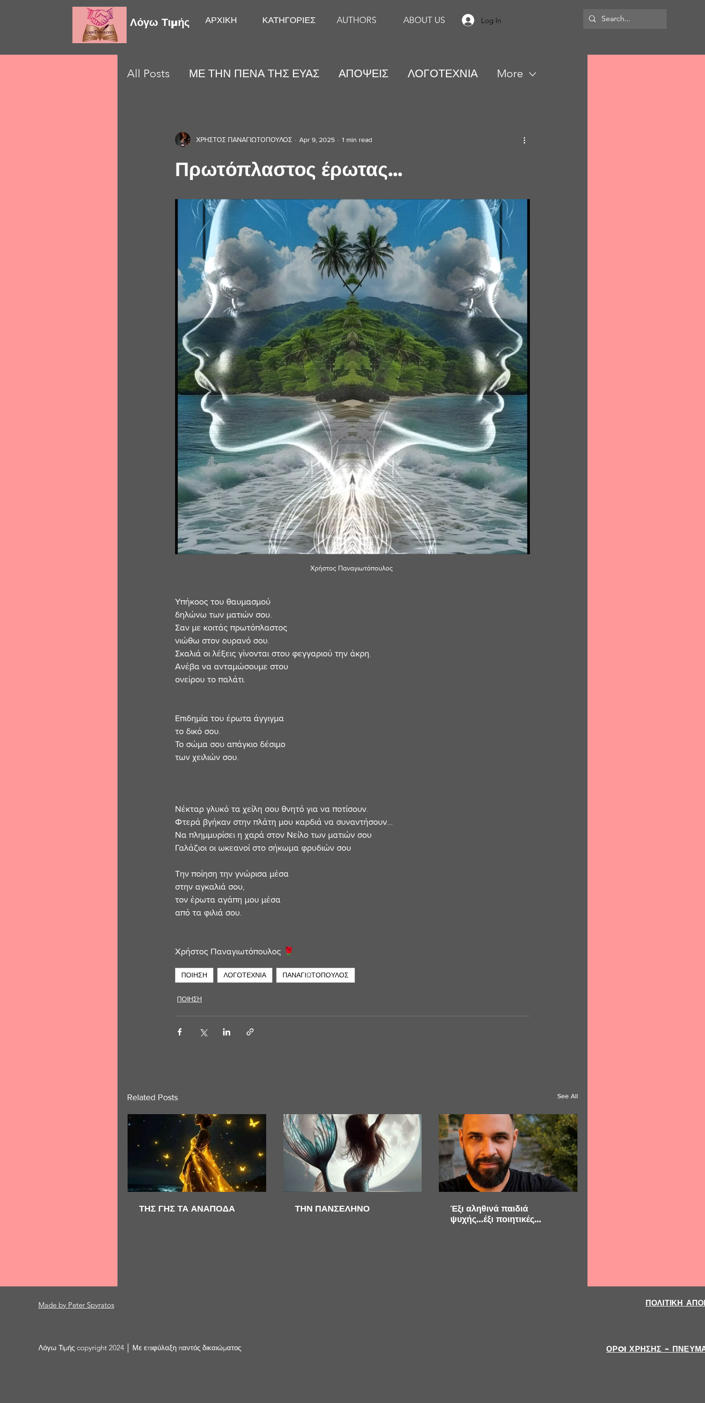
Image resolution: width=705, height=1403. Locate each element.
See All (567, 1096)
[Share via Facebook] (179, 1031)
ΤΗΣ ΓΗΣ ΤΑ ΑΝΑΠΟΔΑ (187, 1208)
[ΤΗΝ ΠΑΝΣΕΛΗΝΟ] (352, 1153)
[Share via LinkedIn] (226, 1031)
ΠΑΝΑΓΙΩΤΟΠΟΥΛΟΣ (315, 975)
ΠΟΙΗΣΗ (194, 975)
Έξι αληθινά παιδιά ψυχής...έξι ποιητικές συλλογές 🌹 (492, 1214)
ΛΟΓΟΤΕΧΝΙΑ (443, 73)
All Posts (148, 73)
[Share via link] (250, 1031)
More (510, 73)
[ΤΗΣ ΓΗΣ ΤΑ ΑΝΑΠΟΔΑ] (197, 1153)
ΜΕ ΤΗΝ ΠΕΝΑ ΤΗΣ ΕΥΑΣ (254, 73)
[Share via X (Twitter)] (203, 1031)
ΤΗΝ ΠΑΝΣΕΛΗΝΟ (332, 1208)
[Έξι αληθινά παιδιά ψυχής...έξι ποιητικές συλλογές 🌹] (508, 1153)
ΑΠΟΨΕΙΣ (363, 73)
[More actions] (524, 139)
